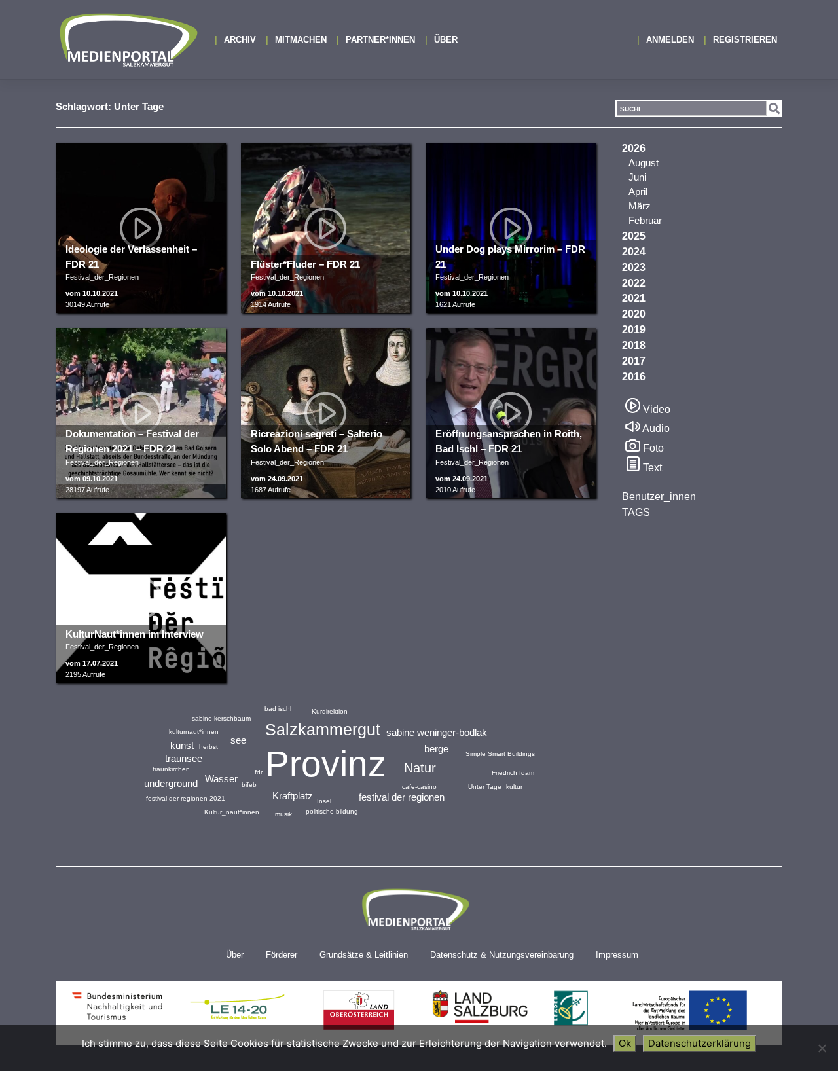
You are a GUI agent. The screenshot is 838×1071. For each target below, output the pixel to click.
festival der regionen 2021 (185, 798)
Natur (420, 768)
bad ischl (277, 708)
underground (171, 783)
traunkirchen (171, 768)
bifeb (249, 784)
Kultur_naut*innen (231, 812)
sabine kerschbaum (221, 718)
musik (283, 814)
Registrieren (745, 40)
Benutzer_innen (659, 496)
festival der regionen (402, 797)
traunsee (183, 758)
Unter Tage (484, 786)
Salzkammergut (322, 729)
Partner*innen (380, 40)
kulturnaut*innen (194, 731)
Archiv (240, 40)
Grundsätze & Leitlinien (363, 955)
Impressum (617, 955)
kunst (182, 745)
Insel (324, 801)
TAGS (636, 512)
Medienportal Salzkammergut (128, 39)
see (238, 740)
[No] (821, 1048)
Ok (625, 1043)
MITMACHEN (301, 40)
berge (436, 748)
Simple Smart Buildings (500, 753)
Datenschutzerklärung (699, 1043)
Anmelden (670, 40)
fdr (259, 772)
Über (446, 40)
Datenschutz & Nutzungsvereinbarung (502, 955)
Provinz (325, 764)
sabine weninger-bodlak (436, 732)
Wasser (221, 778)
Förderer (281, 955)
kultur (514, 786)
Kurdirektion (330, 711)
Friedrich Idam (513, 772)
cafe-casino (419, 786)
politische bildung (332, 811)
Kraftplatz (292, 795)
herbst (208, 746)
